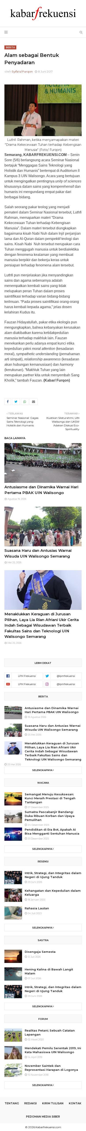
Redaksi (30, 1103)
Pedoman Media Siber (43, 1116)
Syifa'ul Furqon (22, 71)
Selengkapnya (42, 770)
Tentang (12, 1103)
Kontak (75, 1103)
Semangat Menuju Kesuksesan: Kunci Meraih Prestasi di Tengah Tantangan (50, 798)
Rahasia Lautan (37, 908)
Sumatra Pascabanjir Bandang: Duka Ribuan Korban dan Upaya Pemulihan (50, 816)
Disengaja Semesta (40, 951)
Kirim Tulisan (53, 1103)
